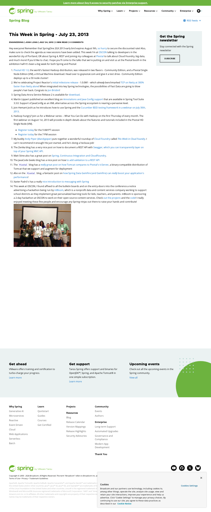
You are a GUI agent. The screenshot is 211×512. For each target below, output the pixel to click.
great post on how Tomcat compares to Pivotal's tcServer (74, 164)
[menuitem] (199, 11)
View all (133, 377)
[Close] (201, 478)
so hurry (102, 48)
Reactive (13, 420)
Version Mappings (76, 426)
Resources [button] (149, 10)
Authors (99, 415)
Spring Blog (19, 20)
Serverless (14, 438)
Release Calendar (75, 422)
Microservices (16, 415)
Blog (68, 417)
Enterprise (101, 422)
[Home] (30, 10)
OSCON (103, 52)
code (132, 197)
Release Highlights (76, 431)
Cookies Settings (189, 485)
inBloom (58, 190)
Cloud (12, 429)
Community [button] (167, 10)
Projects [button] (133, 10)
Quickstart (43, 411)
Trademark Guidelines (38, 478)
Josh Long (31, 42)
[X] (190, 468)
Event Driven (16, 424)
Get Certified (44, 424)
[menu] (199, 11)
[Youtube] (174, 468)
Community (102, 406)
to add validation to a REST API (83, 160)
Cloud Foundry (102, 138)
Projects (71, 406)
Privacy (25, 478)
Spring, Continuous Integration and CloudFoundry (79, 155)
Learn (41, 406)
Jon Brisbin (53, 90)
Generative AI (16, 411)
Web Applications (18, 434)
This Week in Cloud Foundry (131, 138)
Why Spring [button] (104, 10)
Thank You (101, 454)
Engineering (16, 42)
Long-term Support (105, 426)
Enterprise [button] (185, 10)
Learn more (15, 377)
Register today (26, 130)
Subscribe (169, 58)
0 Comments (76, 42)
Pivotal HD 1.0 (21, 70)
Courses (42, 420)
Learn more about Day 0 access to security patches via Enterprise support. (105, 2)
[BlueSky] (198, 468)
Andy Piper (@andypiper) (38, 138)
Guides (41, 415)
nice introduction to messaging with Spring (65, 181)
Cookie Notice (124, 503)
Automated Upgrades (106, 431)
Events (98, 411)
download (74, 94)
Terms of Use (14, 478)
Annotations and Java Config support (83, 99)
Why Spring (15, 406)
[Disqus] (78, 291)
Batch (12, 443)
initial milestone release (65, 82)
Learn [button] (120, 10)
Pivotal (100, 56)
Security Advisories (76, 435)
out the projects (112, 197)
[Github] (182, 468)
